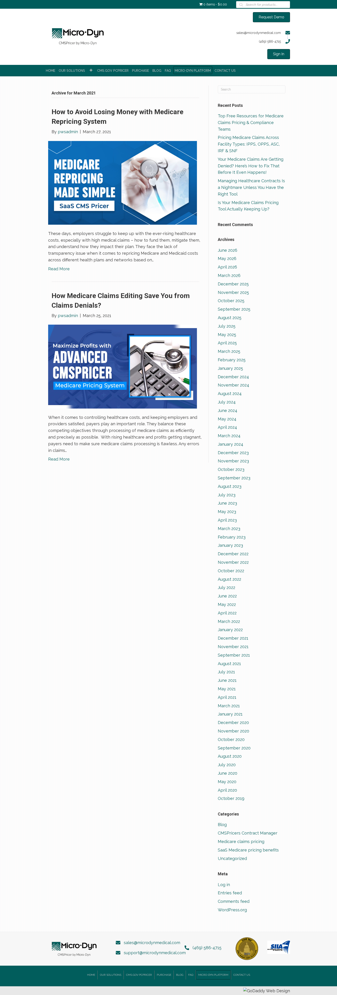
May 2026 (227, 258)
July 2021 (226, 671)
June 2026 (227, 250)
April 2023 (227, 520)
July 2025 (226, 326)
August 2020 (230, 756)
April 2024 (227, 427)
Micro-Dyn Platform (213, 974)
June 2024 (227, 410)
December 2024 (233, 376)
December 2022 (233, 553)
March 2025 (229, 351)
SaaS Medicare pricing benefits (248, 850)
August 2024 (230, 393)
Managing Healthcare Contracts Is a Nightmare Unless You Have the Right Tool (251, 187)
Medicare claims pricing (241, 841)
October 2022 (231, 570)
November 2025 (233, 292)
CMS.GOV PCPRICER (139, 974)
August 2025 (229, 317)
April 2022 (227, 613)
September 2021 (234, 655)
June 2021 (227, 680)
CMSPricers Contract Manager (247, 833)
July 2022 (226, 587)
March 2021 (229, 705)
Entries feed (230, 892)
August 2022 (229, 579)
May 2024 (227, 419)
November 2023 (233, 461)
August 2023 (229, 486)
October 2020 (231, 739)
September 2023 (234, 477)
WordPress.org (232, 909)
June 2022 (227, 596)
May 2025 (227, 334)
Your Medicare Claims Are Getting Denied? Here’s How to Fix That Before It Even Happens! (250, 166)
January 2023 (230, 545)
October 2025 (231, 300)
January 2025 (230, 368)
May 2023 (227, 511)
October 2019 (231, 798)
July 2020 (227, 764)
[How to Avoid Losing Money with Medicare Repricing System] (122, 182)
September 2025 (234, 309)
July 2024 (227, 402)
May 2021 (227, 688)
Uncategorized (232, 858)
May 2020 (227, 781)
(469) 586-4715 (207, 947)
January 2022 (230, 629)
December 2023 (233, 452)
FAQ (190, 974)
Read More (59, 268)
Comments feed (233, 901)
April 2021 (227, 697)
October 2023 (231, 469)
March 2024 (229, 435)
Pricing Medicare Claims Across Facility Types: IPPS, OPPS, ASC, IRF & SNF (249, 144)
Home (91, 974)
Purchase (164, 974)
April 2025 (227, 342)
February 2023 (232, 537)
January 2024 (230, 444)
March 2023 (229, 528)
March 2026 (229, 275)
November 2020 (233, 731)
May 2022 (227, 604)
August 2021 (229, 663)
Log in (224, 884)
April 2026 (227, 267)
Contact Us (241, 974)
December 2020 (233, 722)
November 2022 (233, 562)
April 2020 (227, 790)
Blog (222, 824)
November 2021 (233, 646)
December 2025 (233, 284)
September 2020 (234, 748)
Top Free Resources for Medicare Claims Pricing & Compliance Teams (251, 122)
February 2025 (232, 359)
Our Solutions (110, 974)
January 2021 (230, 714)
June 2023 (227, 503)
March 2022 (229, 621)
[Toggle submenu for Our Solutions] (91, 70)
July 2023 (226, 494)
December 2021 (233, 638)
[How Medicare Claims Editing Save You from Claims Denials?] (122, 366)
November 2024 (233, 385)
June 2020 (227, 773)
